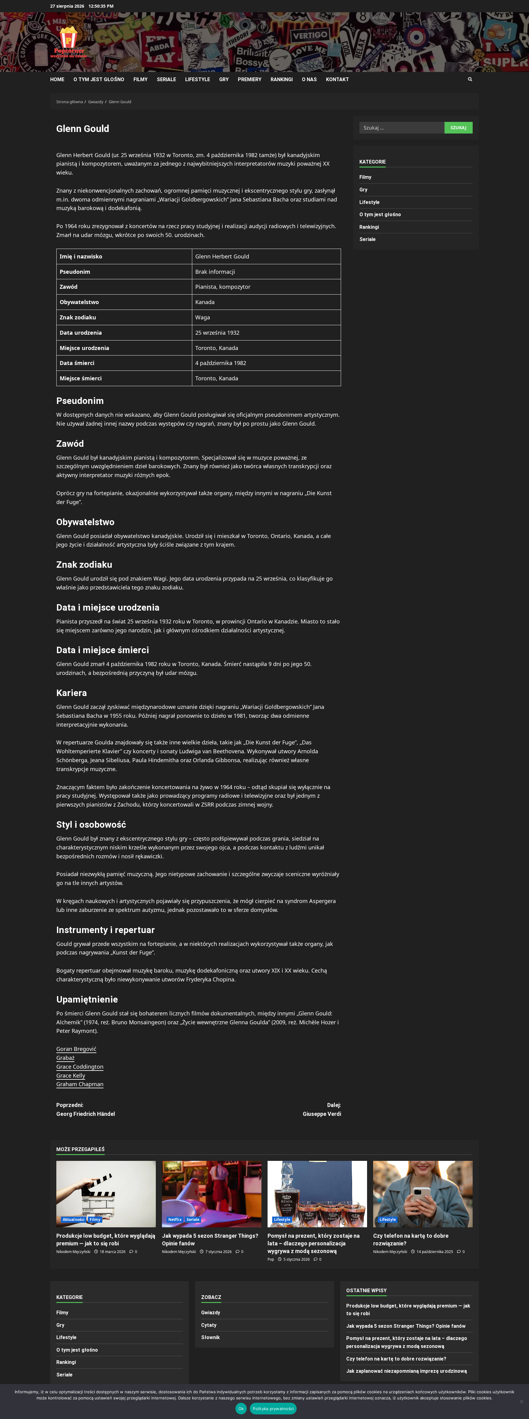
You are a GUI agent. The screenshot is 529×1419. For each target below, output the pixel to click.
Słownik (210, 1337)
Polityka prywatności (273, 1408)
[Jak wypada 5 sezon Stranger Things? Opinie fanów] (211, 1194)
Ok (241, 1408)
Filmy (140, 79)
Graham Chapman (79, 1084)
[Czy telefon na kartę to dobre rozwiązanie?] (423, 1194)
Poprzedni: (85, 1109)
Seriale (166, 79)
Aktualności (73, 1219)
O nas (309, 79)
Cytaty (208, 1325)
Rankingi (282, 79)
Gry (224, 79)
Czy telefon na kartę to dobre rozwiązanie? (396, 1359)
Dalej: (322, 1109)
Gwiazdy (210, 1312)
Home (57, 79)
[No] (521, 1401)
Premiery (249, 79)
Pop (271, 1259)
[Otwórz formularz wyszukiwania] (470, 79)
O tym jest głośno (98, 79)
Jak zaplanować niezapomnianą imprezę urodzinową (406, 1371)
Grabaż (65, 1057)
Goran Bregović (76, 1048)
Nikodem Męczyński (73, 1251)
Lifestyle (197, 79)
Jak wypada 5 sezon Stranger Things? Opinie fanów (406, 1326)
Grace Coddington (79, 1066)
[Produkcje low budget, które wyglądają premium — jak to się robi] (106, 1194)
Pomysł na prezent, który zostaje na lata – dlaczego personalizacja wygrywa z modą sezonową (314, 1243)
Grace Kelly (70, 1075)
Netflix (175, 1219)
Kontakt (337, 79)
